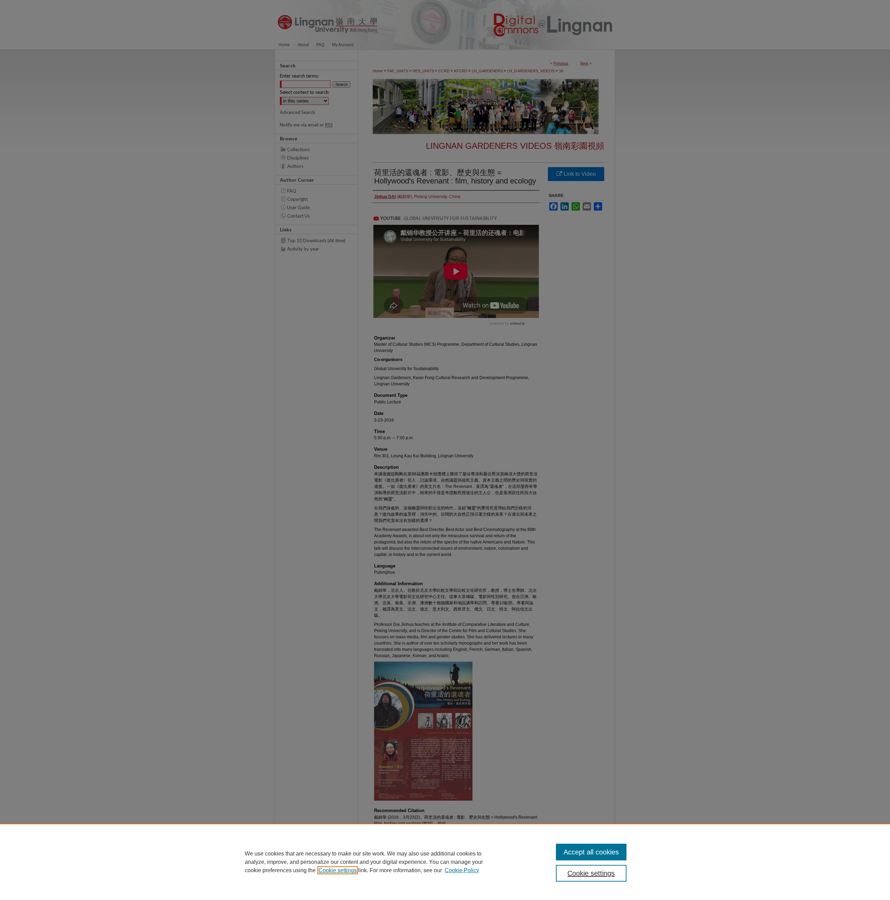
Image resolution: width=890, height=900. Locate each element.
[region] (445, 862)
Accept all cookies (591, 852)
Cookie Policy (462, 870)
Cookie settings (337, 870)
